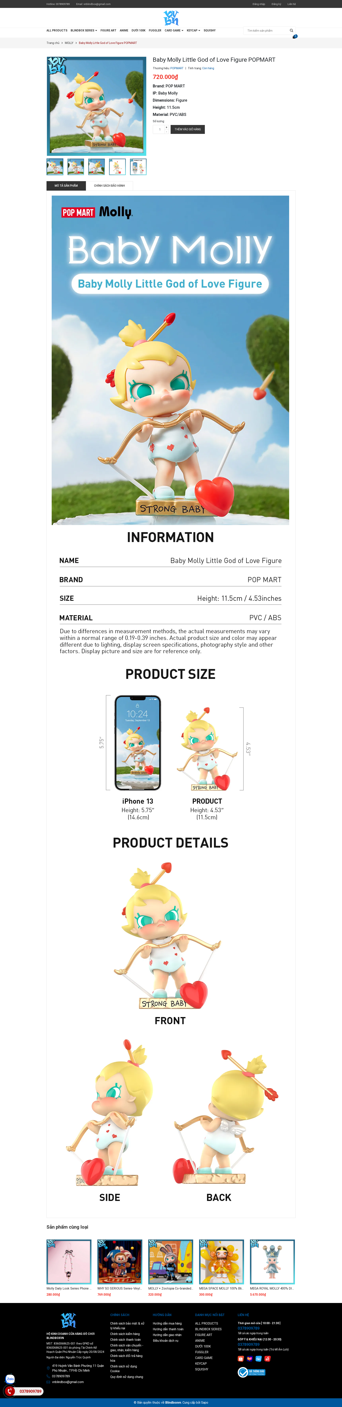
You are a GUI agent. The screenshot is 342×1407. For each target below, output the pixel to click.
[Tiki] (259, 1358)
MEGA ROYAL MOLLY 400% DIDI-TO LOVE (272, 1288)
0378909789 (63, 4)
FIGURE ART (108, 30)
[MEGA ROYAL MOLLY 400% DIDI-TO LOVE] (272, 1262)
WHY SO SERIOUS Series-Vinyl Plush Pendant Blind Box (119, 1288)
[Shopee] (241, 1358)
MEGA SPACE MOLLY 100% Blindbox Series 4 (221, 1288)
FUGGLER (155, 30)
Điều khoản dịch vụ (165, 1341)
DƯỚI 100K (138, 30)
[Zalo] (10, 1379)
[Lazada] (250, 1358)
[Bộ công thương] (251, 1372)
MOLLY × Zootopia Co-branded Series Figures (170, 1288)
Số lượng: (159, 121)
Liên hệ (292, 4)
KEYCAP (192, 30)
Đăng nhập (259, 4)
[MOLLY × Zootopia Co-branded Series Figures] (170, 1262)
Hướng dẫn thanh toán (168, 1329)
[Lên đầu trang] (335, 1400)
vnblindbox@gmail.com (97, 4)
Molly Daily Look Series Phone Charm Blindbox (69, 1288)
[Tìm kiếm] (292, 30)
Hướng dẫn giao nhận (167, 1335)
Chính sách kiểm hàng (125, 1334)
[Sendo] (267, 1358)
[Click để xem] (97, 106)
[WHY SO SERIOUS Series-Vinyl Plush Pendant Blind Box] (119, 1262)
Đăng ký (276, 4)
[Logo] (171, 18)
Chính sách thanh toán (125, 1340)
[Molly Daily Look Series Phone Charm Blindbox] (69, 1262)
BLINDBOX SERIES (83, 30)
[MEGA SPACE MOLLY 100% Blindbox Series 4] (221, 1262)
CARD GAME (173, 30)
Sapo (204, 1402)
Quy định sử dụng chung (126, 1377)
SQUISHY (210, 30)
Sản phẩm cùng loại (67, 1227)
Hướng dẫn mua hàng (167, 1323)
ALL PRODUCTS (57, 30)
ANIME (124, 30)
